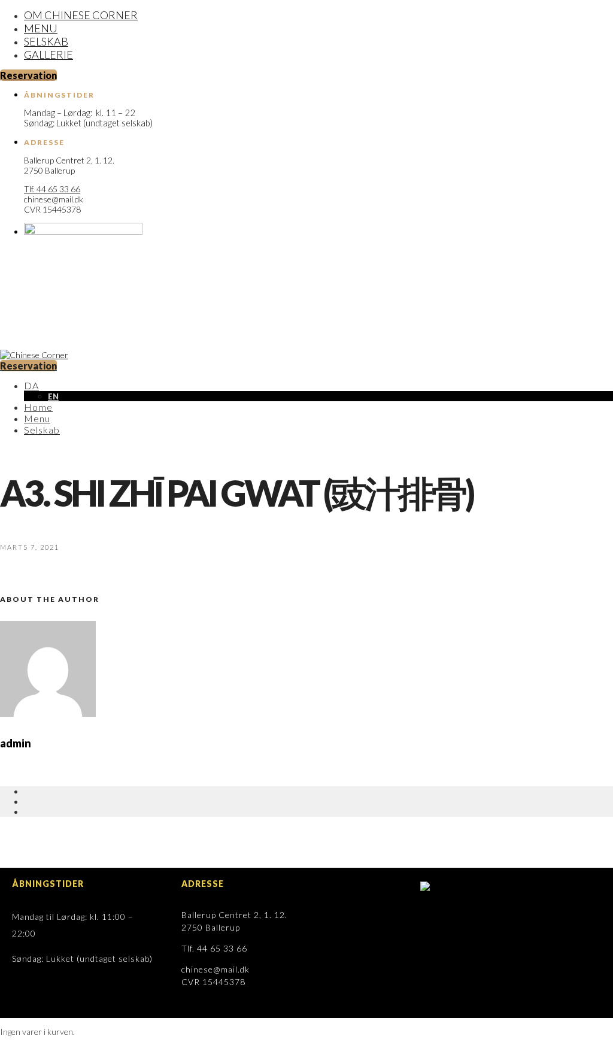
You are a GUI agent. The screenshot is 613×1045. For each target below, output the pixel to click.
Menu (40, 28)
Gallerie (48, 54)
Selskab (46, 41)
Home (38, 407)
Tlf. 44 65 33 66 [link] (52, 189)
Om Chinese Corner (81, 15)
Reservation (28, 75)
